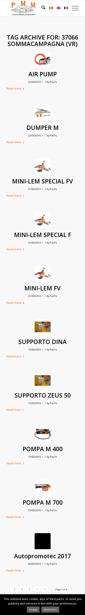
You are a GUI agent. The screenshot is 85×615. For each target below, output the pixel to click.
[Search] (41, 8)
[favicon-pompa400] (43, 434)
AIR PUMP (42, 74)
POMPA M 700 (43, 502)
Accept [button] (33, 609)
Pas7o (53, 82)
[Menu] (73, 8)
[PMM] (35, 8)
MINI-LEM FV (42, 288)
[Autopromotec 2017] (43, 541)
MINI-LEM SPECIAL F (42, 235)
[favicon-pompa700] (43, 488)
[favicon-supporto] (43, 327)
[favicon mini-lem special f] (43, 166)
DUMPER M (42, 128)
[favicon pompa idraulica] (43, 59)
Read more (13, 88)
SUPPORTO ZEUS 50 (42, 395)
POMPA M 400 (43, 449)
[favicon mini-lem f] (43, 273)
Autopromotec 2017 (42, 556)
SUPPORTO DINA (42, 342)
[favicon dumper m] (43, 113)
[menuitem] (41, 8)
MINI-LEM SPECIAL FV (42, 181)
